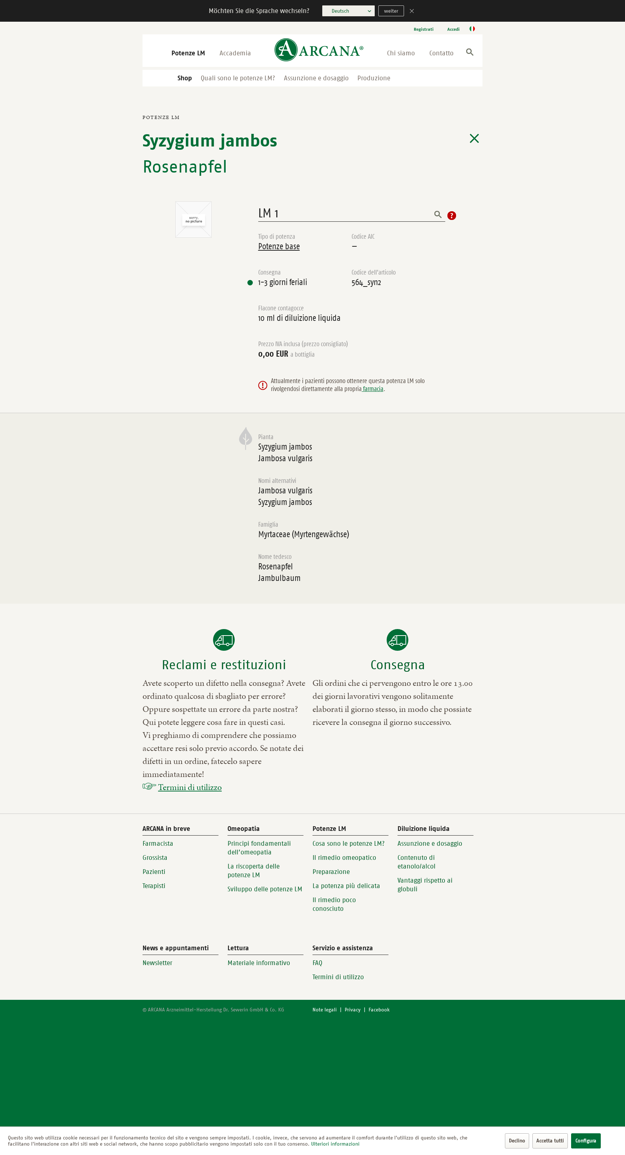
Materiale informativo (259, 963)
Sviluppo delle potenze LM (265, 889)
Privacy (353, 1010)
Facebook (379, 1010)
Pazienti (154, 872)
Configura (585, 1141)
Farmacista (158, 844)
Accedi (453, 29)
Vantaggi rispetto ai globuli (424, 884)
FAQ (317, 963)
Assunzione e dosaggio (316, 78)
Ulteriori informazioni (335, 1144)
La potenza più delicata (346, 886)
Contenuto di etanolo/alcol (416, 862)
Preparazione (331, 872)
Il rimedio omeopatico (344, 858)
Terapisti (154, 886)
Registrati (424, 29)
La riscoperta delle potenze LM (254, 870)
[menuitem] (424, 29)
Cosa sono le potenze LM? (348, 844)
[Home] (319, 50)
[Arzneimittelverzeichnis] (474, 138)
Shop (185, 78)
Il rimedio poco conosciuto (334, 904)
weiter (391, 11)
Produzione (373, 78)
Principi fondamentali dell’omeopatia (259, 848)
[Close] (412, 11)
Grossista (155, 858)
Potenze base (279, 246)
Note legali (324, 1010)
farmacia (372, 389)
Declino (517, 1141)
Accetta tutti (550, 1141)
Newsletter (157, 963)
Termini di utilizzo (190, 787)
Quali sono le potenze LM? (238, 78)
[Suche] (470, 53)
